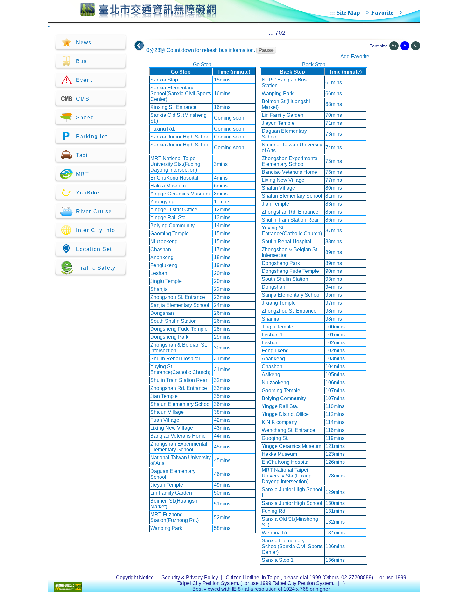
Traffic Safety (96, 268)
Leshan (158, 273)
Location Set (94, 249)
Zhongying (162, 201)
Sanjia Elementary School (179, 305)
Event (84, 80)
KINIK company (279, 422)
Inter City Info (95, 230)
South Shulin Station (173, 321)
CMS (82, 99)
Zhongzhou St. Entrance (177, 297)
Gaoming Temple (169, 233)
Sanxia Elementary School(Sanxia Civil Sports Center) (180, 93)
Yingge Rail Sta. (168, 217)
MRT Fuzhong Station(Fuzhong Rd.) (174, 517)
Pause (266, 50)
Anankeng (162, 257)
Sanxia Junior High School (180, 136)
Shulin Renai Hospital (175, 358)
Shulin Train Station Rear (178, 380)
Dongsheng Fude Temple (179, 329)
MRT (82, 174)
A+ (394, 45)
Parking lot (91, 136)
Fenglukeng (163, 265)
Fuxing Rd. (162, 128)
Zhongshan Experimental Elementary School (178, 446)
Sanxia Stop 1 (166, 79)
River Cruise (94, 211)
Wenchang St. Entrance (288, 430)
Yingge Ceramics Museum (180, 193)
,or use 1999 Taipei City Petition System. (289, 583)
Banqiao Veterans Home (178, 436)
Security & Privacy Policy (189, 577)
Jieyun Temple (166, 485)
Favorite (382, 12)
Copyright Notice (135, 577)
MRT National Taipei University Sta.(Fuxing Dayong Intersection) (175, 164)
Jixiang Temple (279, 303)
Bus (81, 61)
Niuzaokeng (164, 241)
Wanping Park (166, 528)
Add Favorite (354, 56)
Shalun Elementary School (180, 404)
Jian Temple (164, 396)
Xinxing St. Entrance (173, 107)
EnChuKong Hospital (174, 177)
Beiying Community (172, 225)
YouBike (88, 192)
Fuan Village (164, 420)
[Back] (139, 45)
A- (415, 45)
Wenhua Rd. (276, 532)
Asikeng (271, 374)
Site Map (348, 12)
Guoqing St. (275, 438)
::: (332, 12)
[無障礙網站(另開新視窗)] (68, 590)
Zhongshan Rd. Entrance (178, 388)
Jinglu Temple (166, 281)
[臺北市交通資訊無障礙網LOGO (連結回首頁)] (148, 15)
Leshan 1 (272, 334)
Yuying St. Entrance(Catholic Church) (180, 369)
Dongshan (162, 313)
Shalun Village (167, 412)
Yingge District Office (173, 209)
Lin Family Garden (171, 493)
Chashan (160, 249)
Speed (85, 117)
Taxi (82, 155)
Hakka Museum (168, 185)
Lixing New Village (171, 428)
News (84, 42)
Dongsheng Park (169, 337)
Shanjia (159, 289)
